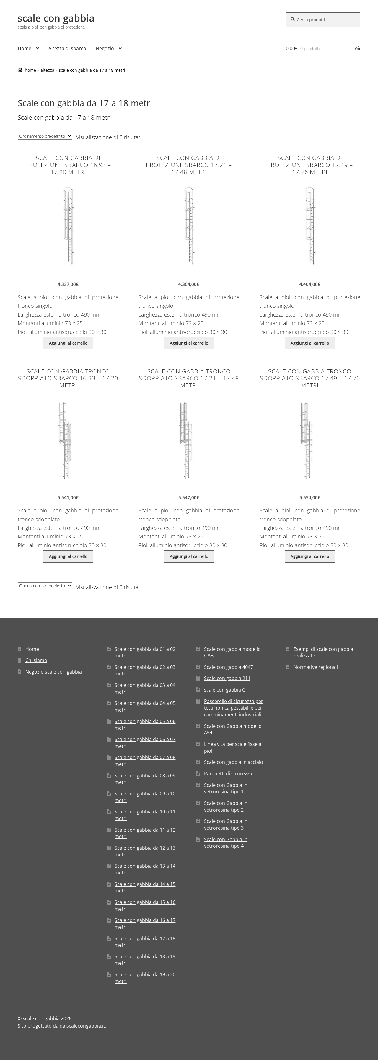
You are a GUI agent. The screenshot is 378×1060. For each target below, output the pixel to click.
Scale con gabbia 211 (227, 678)
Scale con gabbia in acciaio (233, 762)
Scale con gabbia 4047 (228, 667)
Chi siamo (36, 660)
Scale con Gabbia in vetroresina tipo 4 (225, 842)
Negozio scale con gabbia (53, 672)
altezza (47, 70)
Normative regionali (316, 667)
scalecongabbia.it (85, 1026)
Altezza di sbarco (67, 48)
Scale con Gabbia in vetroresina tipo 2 (225, 806)
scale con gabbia (56, 18)
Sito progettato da (38, 1026)
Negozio (105, 48)
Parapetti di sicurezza (228, 773)
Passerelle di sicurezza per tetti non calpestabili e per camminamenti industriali (233, 708)
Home (24, 48)
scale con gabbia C (224, 690)
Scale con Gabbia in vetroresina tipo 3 (225, 824)
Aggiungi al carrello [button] (68, 343)
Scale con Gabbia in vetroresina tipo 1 (225, 788)
